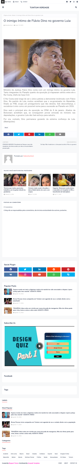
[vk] (10, 274)
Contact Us (73, 463)
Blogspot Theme (13, 463)
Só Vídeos (63, 457)
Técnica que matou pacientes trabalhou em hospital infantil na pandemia (15, 190)
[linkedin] (39, 269)
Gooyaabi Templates (34, 463)
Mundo (20, 457)
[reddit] (54, 269)
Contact (25, 1)
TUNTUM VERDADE (39, 7)
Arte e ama (14, 454)
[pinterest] (77, 2)
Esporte (50, 454)
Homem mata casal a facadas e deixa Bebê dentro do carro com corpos (39, 190)
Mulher (14, 457)
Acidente (5, 454)
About (17, 1)
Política (39, 457)
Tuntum (71, 457)
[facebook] (67, 2)
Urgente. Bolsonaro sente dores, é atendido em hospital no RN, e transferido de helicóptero (63, 190)
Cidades (34, 454)
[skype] (68, 274)
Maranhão (6, 457)
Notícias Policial (29, 457)
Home (9, 1)
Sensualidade (54, 457)
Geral (56, 454)
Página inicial (7, 15)
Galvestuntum (9, 25)
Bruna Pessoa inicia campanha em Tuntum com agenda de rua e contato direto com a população (41, 300)
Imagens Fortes (64, 454)
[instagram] (74, 2)
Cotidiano (42, 454)
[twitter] (70, 2)
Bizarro (22, 454)
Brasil (13, 15)
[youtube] (39, 274)
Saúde (45, 457)
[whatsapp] (54, 274)
